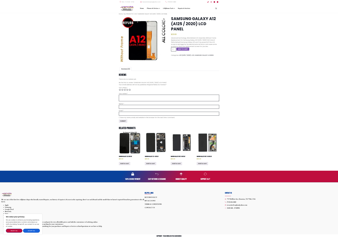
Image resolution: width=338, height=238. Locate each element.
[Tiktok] (208, 2)
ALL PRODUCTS (128, 14)
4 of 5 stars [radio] (127, 90)
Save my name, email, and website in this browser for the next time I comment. (147, 117)
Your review (123, 93)
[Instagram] (211, 2)
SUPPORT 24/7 (205, 179)
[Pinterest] (217, 2)
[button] (164, 19)
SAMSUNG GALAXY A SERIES (204, 55)
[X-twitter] (214, 2)
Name (121, 104)
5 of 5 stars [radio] (130, 90)
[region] (23, 224)
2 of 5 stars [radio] (122, 90)
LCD (135, 14)
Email (121, 110)
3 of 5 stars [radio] (125, 90)
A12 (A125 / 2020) (185, 55)
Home (121, 14)
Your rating (123, 87)
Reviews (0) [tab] (125, 69)
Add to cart (183, 49)
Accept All (31, 231)
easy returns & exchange (157, 179)
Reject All (14, 231)
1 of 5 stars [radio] (120, 90)
